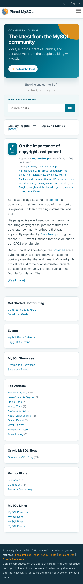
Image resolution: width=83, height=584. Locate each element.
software (31, 166)
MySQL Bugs (15, 521)
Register (76, 3)
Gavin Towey (17, 424)
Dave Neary (48, 234)
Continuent (17, 484)
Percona (15, 480)
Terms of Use (66, 554)
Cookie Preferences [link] (14, 559)
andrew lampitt (37, 179)
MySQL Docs (15, 516)
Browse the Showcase (21, 364)
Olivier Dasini (18, 420)
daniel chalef (61, 183)
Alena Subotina (19, 410)
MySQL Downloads (19, 512)
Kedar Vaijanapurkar (22, 415)
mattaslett (33, 174)
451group (42, 170)
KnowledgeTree (54, 187)
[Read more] (16, 280)
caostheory (56, 170)
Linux (41, 166)
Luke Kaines (34, 191)
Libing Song (17, 401)
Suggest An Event (19, 342)
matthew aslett (49, 174)
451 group (51, 166)
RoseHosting (17, 434)
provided (59, 250)
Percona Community (22, 489)
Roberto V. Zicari (20, 429)
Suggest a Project (18, 369)
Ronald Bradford (20, 392)
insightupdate (37, 187)
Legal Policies (23, 554)
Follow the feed (25, 68)
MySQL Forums (17, 526)
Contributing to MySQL (22, 309)
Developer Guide (18, 314)
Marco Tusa (17, 406)
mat (49, 179)
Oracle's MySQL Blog (23, 457)
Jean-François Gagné (23, 397)
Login (63, 3)
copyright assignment (40, 183)
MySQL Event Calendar (22, 337)
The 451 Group (40, 158)
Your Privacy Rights (44, 554)
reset (12, 129)
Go (70, 108)
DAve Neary (59, 179)
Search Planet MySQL (22, 100)
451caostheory (27, 170)
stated (53, 200)
